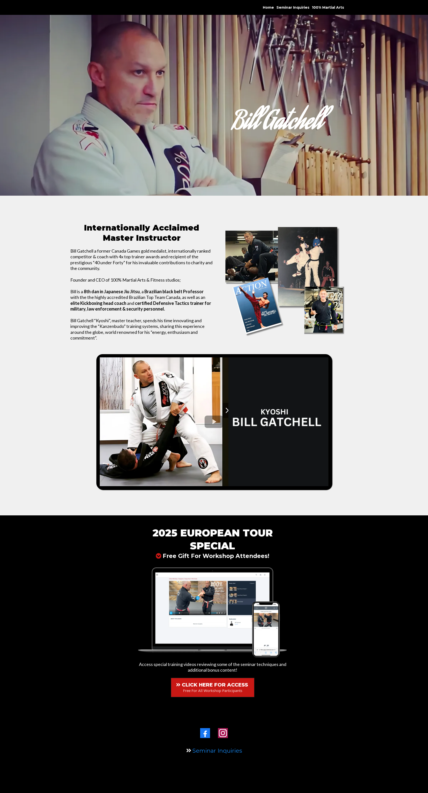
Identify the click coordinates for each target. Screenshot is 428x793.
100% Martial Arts (328, 7)
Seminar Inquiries (292, 7)
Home (268, 7)
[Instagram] (223, 733)
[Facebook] (205, 733)
